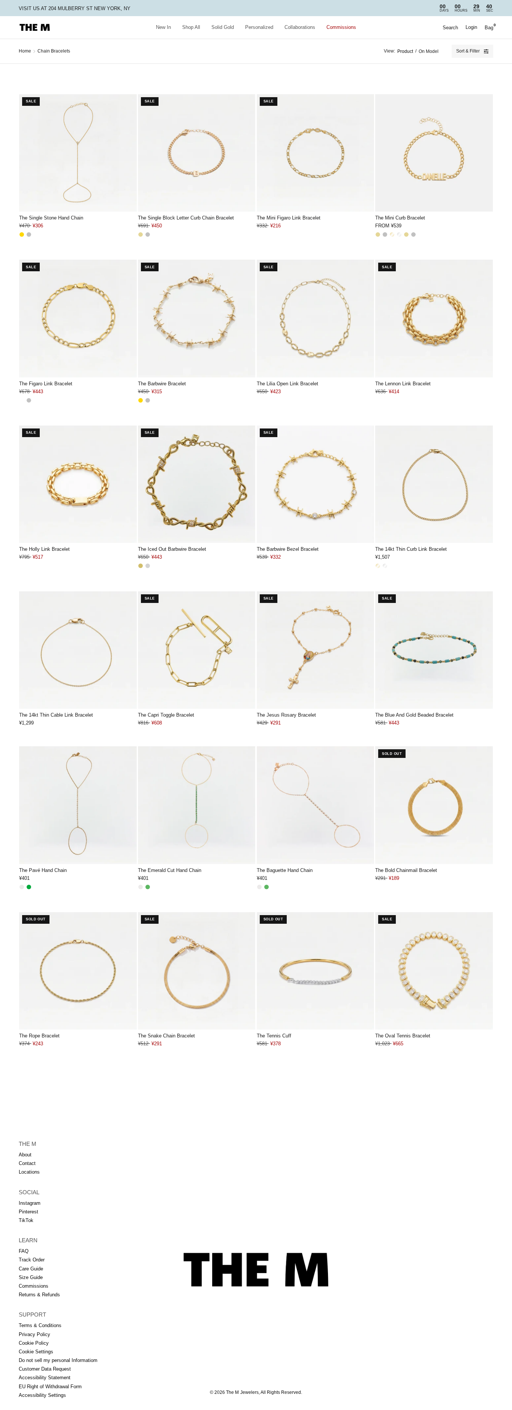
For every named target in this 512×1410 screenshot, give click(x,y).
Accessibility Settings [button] (42, 1395)
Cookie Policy (34, 1343)
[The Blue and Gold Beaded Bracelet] (434, 650)
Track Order (32, 1260)
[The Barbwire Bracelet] (196, 318)
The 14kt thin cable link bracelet (56, 715)
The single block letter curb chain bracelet (186, 218)
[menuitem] (163, 27)
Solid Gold (222, 27)
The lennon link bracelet (403, 383)
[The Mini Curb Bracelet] (434, 153)
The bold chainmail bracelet (406, 870)
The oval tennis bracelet (402, 1036)
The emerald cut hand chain (169, 870)
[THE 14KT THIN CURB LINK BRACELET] (434, 484)
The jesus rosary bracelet (286, 715)
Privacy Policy (34, 1334)
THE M (27, 1144)
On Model (429, 51)
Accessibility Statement (44, 1377)
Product (405, 51)
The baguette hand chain (285, 870)
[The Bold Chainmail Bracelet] (434, 805)
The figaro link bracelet (45, 383)
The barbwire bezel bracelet (288, 549)
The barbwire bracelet (162, 383)
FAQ (23, 1251)
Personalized (259, 27)
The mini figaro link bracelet (288, 218)
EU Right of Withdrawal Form (50, 1386)
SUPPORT (32, 1314)
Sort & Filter (468, 51)
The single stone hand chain (51, 218)
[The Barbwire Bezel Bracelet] (315, 484)
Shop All (191, 27)
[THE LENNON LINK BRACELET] (434, 318)
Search (450, 27)
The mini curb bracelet (400, 218)
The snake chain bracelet (166, 1036)
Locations (29, 1172)
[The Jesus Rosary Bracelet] (315, 650)
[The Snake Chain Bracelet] (196, 971)
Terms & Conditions (40, 1325)
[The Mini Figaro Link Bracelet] (315, 153)
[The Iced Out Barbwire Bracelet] (196, 484)
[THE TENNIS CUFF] (315, 971)
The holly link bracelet (44, 549)
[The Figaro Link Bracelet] (77, 318)
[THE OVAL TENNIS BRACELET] (434, 971)
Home (25, 51)
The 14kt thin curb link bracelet (411, 549)
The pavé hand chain (43, 870)
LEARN (28, 1240)
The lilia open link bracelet (287, 383)
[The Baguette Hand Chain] (315, 805)
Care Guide (31, 1269)
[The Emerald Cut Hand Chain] (196, 805)
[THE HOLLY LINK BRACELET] (77, 484)
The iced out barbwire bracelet (172, 549)
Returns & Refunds (39, 1294)
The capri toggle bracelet (166, 715)
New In (163, 27)
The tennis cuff (274, 1036)
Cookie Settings (36, 1351)
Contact (27, 1163)
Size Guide (31, 1277)
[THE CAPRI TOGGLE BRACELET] (196, 650)
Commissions (341, 27)
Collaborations (299, 27)
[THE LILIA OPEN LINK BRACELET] (315, 318)
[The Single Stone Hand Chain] (77, 153)
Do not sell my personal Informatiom (58, 1360)
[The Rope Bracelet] (77, 971)
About (25, 1154)
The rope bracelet (39, 1036)
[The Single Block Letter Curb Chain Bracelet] (196, 153)
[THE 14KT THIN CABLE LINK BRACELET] (77, 650)
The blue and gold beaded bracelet (414, 715)
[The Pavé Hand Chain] (77, 805)
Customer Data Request (45, 1369)
